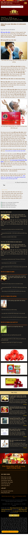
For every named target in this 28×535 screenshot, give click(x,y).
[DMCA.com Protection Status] (14, 516)
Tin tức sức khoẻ (6, 212)
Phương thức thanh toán (6, 480)
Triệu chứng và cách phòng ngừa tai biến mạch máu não (14, 291)
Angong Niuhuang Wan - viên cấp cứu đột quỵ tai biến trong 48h (17, 418)
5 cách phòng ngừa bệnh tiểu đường (16, 300)
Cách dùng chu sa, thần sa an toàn (9, 263)
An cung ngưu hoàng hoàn (7, 491)
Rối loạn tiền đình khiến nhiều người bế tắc (12, 193)
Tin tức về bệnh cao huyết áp (9, 322)
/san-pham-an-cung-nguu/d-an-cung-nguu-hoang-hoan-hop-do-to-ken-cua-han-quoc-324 (13, 177)
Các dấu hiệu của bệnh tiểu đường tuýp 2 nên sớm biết (13, 313)
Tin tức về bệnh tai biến (7, 271)
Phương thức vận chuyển (7, 482)
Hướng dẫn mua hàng (6, 478)
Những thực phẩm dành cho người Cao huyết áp (12, 342)
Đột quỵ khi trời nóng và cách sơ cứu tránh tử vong (12, 283)
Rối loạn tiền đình (5, 32)
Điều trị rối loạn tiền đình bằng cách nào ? (12, 196)
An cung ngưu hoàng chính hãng (20, 511)
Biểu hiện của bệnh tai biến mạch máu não (17, 441)
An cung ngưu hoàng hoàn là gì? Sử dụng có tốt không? (13, 259)
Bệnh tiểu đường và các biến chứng (9, 309)
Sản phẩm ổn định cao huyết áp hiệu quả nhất (11, 335)
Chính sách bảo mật (5, 483)
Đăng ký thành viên (11, 4)
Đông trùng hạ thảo (5, 492)
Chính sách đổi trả (5, 485)
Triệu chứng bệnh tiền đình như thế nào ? (12, 191)
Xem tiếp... (25, 404)
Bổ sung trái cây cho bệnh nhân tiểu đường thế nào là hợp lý (14, 317)
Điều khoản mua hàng (6, 477)
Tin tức (14, 392)
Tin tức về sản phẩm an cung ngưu (11, 242)
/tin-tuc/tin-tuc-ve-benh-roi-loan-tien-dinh (15, 150)
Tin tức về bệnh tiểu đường (9, 296)
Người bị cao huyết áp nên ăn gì (15, 326)
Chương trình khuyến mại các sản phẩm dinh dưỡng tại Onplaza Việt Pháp (17, 408)
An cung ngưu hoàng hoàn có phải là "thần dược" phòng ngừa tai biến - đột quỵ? (18, 216)
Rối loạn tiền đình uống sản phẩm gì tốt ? (12, 198)
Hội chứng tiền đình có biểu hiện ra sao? (12, 195)
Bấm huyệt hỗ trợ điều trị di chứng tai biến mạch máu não (17, 430)
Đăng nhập (3, 4)
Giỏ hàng (18, 4)
